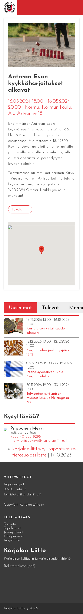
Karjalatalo (12, 540)
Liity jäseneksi (14, 536)
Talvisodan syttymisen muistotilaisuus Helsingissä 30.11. (47, 398)
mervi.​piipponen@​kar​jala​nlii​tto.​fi (38, 441)
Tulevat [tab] (50, 307)
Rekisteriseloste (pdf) (19, 566)
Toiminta (10, 524)
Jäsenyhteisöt (13, 532)
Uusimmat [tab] (20, 307)
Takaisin (18, 209)
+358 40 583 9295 (25, 437)
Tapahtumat (12, 528)
